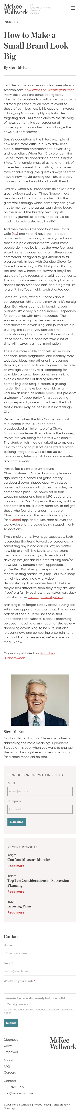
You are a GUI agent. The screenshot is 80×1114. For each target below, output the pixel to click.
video (16, 520)
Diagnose (11, 1040)
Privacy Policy (41, 1104)
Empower (11, 1052)
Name (8, 945)
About (8, 1060)
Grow (8, 1046)
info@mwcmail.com (18, 1093)
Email (11, 783)
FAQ (7, 1066)
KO (15, 234)
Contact (10, 1081)
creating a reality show (45, 597)
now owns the (49, 90)
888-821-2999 (14, 1087)
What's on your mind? (19, 981)
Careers (10, 1072)
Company (14, 801)
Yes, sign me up (17, 1004)
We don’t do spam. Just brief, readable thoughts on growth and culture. (38, 1011)
